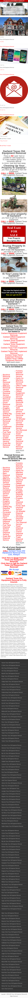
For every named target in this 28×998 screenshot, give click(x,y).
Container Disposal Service (7, 492)
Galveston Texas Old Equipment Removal (11, 748)
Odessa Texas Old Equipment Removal (10, 964)
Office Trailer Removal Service (21, 387)
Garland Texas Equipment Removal (14, 345)
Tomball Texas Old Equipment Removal (10, 980)
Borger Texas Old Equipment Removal (10, 676)
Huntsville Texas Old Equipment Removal (11, 700)
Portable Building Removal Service (19, 401)
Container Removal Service (7, 399)
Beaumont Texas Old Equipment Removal (11, 921)
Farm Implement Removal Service (7, 427)
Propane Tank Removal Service (19, 409)
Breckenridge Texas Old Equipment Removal (12, 844)
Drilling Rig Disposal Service (7, 508)
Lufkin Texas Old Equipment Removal (10, 956)
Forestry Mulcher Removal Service (19, 373)
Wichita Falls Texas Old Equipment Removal (12, 986)
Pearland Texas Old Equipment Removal (11, 967)
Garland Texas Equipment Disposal (14, 341)
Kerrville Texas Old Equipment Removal (11, 703)
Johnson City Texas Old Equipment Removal (12, 783)
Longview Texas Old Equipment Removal (11, 793)
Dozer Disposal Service (6, 497)
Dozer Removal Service (6, 404)
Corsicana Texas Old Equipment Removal (11, 687)
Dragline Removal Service (6, 410)
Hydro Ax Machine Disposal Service (19, 473)
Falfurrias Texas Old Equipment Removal (11, 937)
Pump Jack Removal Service (20, 415)
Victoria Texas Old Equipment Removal (10, 833)
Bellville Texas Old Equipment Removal (10, 756)
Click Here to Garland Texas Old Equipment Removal (14, 560)
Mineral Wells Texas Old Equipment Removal (12, 961)
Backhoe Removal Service (6, 376)
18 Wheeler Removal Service (20, 421)
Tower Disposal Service (19, 528)
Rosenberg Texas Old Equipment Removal (11, 895)
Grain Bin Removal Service (6, 445)
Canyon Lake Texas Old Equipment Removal (12, 929)
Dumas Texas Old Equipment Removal (10, 769)
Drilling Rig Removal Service (7, 415)
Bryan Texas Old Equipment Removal (10, 758)
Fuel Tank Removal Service (7, 434)
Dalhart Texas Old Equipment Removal (10, 854)
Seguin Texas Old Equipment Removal (10, 975)
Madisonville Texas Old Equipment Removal (11, 711)
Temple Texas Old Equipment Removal (10, 732)
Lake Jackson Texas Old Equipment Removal (12, 950)
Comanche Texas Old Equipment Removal (11, 764)
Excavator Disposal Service (7, 514)
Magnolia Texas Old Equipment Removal (11, 796)
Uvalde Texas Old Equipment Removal (10, 738)
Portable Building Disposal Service (19, 493)
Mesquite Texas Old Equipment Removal (11, 799)
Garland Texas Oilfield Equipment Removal (14, 359)
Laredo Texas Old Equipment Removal (10, 873)
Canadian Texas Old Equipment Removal (11, 849)
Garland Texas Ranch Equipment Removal (14, 356)
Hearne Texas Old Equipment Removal (10, 865)
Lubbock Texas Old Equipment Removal (11, 876)
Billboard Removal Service (6, 388)
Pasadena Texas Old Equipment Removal (11, 890)
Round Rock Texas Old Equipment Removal (11, 972)
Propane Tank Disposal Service (19, 501)
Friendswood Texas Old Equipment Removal (12, 860)
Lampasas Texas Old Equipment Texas (10, 788)
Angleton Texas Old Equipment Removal (11, 836)
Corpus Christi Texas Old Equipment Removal (12, 932)
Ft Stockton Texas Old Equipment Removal (11, 940)
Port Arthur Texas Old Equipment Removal (11, 969)
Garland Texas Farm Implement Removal (14, 352)
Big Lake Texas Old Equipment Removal (11, 841)
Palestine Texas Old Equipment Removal (11, 719)
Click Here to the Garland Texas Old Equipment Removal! (14, 565)
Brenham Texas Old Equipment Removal (11, 846)
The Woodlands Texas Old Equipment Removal (12, 906)
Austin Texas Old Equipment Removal (10, 830)
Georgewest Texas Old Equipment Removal (11, 863)
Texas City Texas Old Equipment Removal (11, 818)
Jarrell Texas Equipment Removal (9, 780)
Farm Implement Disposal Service (7, 520)
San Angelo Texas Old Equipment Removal (11, 727)
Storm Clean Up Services (7, 988)
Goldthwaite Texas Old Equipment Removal (11, 942)
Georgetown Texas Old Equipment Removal (11, 775)
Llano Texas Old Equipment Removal (10, 708)
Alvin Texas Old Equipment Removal (10, 668)
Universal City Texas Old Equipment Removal (12, 983)
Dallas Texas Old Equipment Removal (10, 913)
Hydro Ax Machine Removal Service (19, 381)
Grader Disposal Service (6, 532)
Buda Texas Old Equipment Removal (10, 678)
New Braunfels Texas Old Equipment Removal (12, 884)
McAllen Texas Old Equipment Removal (11, 879)
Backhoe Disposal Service (6, 469)
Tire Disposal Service (21, 523)
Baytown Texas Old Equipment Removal (11, 838)
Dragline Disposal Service (6, 503)
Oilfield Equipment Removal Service (20, 394)
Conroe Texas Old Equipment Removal (10, 852)
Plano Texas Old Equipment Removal (10, 892)
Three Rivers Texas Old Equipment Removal (12, 735)
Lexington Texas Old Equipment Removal (11, 791)
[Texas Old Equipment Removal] (14, 1)
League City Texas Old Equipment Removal (11, 953)
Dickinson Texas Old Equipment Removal (11, 689)
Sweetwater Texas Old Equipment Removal (11, 977)
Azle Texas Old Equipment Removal (10, 670)
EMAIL (12, 173)
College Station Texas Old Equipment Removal (12, 681)
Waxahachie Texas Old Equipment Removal (11, 823)
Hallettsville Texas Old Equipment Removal (11, 777)
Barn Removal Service (6, 382)
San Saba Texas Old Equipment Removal (11, 898)
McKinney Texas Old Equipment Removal (11, 714)
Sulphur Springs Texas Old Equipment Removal (12, 826)
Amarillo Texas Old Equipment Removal (11, 750)
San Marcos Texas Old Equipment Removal (11, 812)
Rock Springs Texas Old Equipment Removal (12, 810)
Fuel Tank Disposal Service (7, 527)
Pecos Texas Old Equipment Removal (10, 722)
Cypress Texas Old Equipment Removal (11, 766)
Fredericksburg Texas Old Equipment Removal (12, 692)
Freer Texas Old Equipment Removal (10, 772)
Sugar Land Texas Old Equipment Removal (11, 900)
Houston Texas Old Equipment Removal (11, 662)
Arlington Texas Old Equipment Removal (11, 918)
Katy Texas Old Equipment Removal (10, 948)
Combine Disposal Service (6, 486)
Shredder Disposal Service (19, 519)
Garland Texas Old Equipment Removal (10, 695)
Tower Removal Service (19, 436)
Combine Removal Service (6, 393)
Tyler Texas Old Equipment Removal (10, 820)
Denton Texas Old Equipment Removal (10, 934)
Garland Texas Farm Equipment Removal (14, 349)
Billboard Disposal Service (6, 481)
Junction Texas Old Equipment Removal (11, 868)
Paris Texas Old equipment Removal (10, 887)
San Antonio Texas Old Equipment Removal (11, 745)
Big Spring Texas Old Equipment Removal (11, 923)
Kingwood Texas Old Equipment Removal (11, 871)
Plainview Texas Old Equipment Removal (11, 807)
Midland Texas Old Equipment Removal (10, 881)
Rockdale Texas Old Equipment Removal (11, 724)
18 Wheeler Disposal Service (20, 513)
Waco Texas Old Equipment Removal (10, 915)
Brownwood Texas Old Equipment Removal (11, 926)
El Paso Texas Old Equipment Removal (10, 857)
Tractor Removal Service (19, 441)
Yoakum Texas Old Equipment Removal (11, 741)
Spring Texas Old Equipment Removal (10, 730)
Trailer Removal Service (19, 447)
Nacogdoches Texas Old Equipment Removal (12, 716)
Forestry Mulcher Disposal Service (19, 466)
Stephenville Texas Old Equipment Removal (11, 815)
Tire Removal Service (21, 431)
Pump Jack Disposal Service (20, 507)
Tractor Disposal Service (19, 533)
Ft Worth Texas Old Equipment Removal (11, 665)
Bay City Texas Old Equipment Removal (11, 753)
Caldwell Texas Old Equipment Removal (11, 761)
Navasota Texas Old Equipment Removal (11, 802)
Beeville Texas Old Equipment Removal (10, 673)
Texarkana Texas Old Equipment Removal (11, 903)
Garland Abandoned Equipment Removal (14, 334)
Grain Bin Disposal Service (6, 538)
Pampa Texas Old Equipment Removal (10, 804)
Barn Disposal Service (6, 475)
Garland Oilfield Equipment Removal (14, 338)
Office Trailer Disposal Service (21, 480)
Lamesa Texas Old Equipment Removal (10, 705)
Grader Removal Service (6, 439)
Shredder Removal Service (19, 426)
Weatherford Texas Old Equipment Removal (11, 908)
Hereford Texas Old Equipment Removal (11, 945)
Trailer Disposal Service (19, 539)
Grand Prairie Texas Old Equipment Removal (12, 697)
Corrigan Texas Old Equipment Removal (11, 684)
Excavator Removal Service (7, 421)
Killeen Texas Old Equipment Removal (10, 785)
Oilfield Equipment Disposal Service (20, 486)
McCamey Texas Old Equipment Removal (11, 959)
